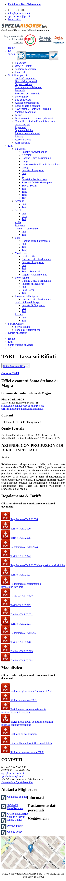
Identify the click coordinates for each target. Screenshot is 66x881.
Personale (20, 90)
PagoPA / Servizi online (34, 151)
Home (11, 47)
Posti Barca (28, 289)
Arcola (18, 210)
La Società (20, 62)
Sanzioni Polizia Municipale (37, 182)
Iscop (24, 216)
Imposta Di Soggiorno (33, 305)
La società (11, 52)
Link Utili (20, 72)
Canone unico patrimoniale (36, 240)
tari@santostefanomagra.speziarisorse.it (22, 408)
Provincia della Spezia (27, 296)
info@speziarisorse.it (19, 13)
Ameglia (19, 200)
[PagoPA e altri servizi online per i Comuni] (30, 44)
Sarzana (19, 314)
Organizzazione (23, 84)
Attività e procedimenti (27, 102)
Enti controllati (23, 99)
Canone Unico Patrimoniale (36, 157)
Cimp (25, 161)
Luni (17, 237)
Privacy (19, 136)
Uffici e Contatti (23, 65)
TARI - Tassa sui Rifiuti (14, 366)
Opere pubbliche (24, 130)
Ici (23, 176)
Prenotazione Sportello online (17, 782)
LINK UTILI (14, 819)
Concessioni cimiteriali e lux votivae (41, 164)
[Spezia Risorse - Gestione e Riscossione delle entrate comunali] (24, 27)
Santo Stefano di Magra (27, 302)
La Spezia (20, 148)
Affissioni (27, 154)
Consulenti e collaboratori (28, 87)
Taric (24, 191)
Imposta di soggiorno (33, 170)
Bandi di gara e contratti (27, 105)
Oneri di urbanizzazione (34, 179)
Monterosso (21, 253)
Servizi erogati (22, 124)
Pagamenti (20, 127)
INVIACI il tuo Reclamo (15, 807)
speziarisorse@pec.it (19, 16)
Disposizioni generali (26, 81)
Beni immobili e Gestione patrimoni (34, 118)
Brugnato (20, 225)
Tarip (24, 250)
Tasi (24, 197)
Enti (10, 145)
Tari (24, 188)
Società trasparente (18, 75)
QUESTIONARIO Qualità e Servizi (17, 815)
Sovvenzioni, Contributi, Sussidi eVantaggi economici (33, 110)
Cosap (25, 167)
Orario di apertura (17, 332)
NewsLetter (14, 19)
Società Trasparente (25, 78)
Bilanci (19, 115)
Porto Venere (22, 277)
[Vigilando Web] (59, 40)
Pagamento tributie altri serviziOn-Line (13, 39)
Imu (24, 173)
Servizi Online (16, 323)
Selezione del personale (27, 93)
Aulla (18, 222)
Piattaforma (24, 4)
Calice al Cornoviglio (26, 228)
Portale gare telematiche (27, 329)
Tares (24, 194)
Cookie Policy (15, 831)
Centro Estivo (29, 256)
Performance (21, 96)
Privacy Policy (15, 825)
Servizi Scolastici (31, 271)
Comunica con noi (17, 796)
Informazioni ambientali (27, 133)
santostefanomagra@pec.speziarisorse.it (22, 405)
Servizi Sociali (29, 185)
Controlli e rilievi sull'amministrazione (35, 121)
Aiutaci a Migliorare (25, 69)
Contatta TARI (10, 373)
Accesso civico (23, 139)
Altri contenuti (22, 142)
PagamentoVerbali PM (45, 39)
